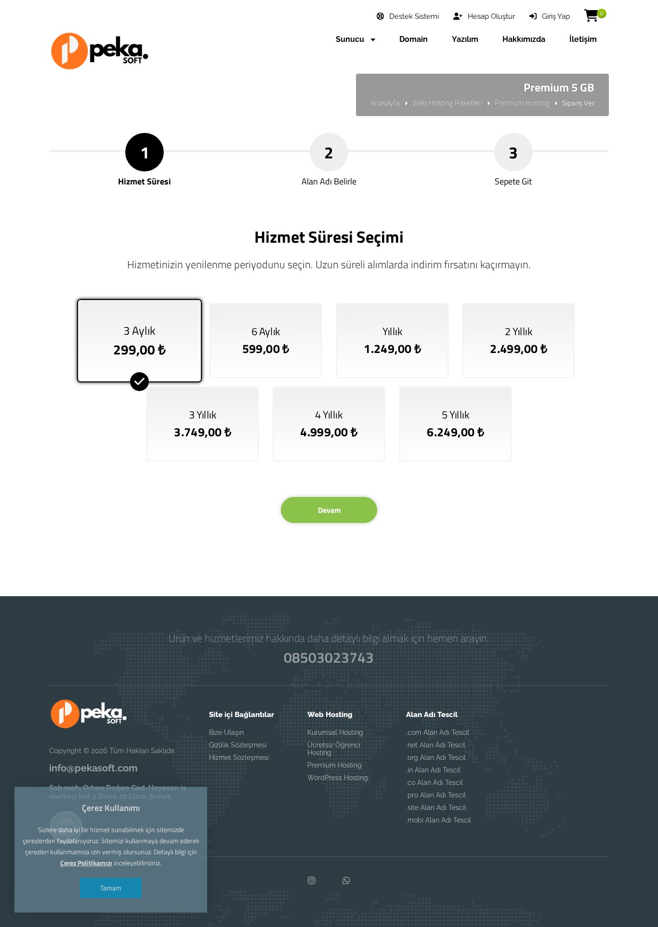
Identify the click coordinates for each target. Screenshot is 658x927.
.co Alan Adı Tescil (434, 782)
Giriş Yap (555, 16)
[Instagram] (311, 880)
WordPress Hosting (337, 778)
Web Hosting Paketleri (447, 102)
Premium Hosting (522, 102)
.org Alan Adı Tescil (436, 757)
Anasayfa (385, 102)
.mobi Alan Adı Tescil (438, 820)
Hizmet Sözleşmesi (239, 757)
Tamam (110, 888)
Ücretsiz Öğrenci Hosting (333, 749)
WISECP (349, 581)
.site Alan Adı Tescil (436, 807)
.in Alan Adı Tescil (433, 770)
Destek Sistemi (413, 16)
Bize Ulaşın (226, 732)
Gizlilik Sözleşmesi (237, 745)
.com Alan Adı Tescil (437, 732)
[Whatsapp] (346, 880)
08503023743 (329, 657)
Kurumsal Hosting (335, 732)
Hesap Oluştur (490, 16)
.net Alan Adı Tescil (435, 745)
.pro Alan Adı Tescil (436, 795)
